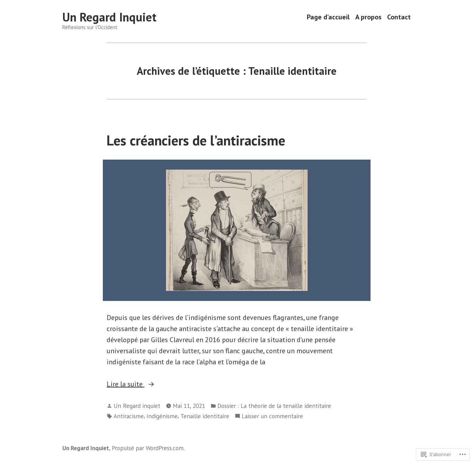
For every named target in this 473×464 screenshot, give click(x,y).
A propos (368, 17)
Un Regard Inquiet (109, 17)
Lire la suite (125, 384)
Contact (399, 17)
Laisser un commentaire (272, 416)
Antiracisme (129, 416)
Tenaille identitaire (204, 416)
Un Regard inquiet (137, 406)
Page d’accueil (328, 17)
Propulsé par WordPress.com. (148, 448)
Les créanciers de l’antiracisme (196, 140)
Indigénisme (162, 416)
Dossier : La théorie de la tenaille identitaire (274, 406)
